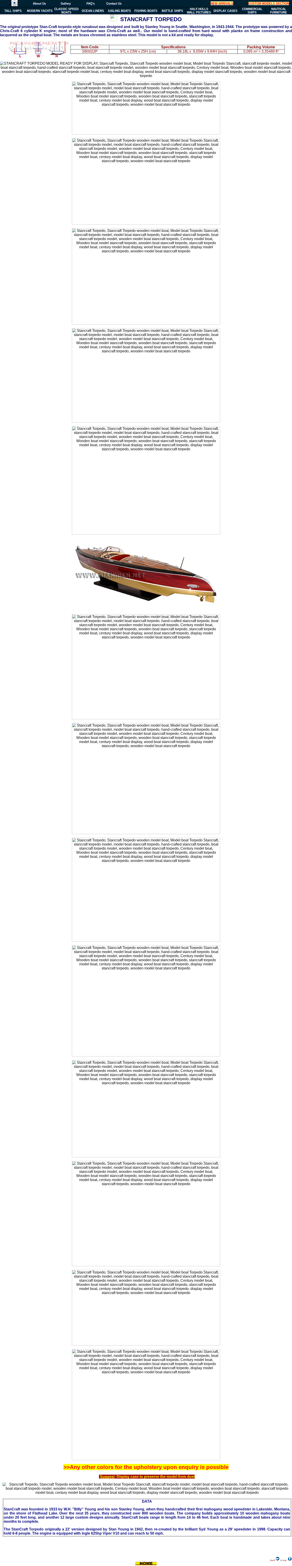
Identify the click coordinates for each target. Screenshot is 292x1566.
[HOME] (14, 5)
